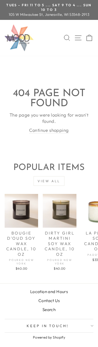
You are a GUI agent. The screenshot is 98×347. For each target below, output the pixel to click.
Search (49, 309)
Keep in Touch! (48, 326)
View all (49, 181)
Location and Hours (49, 291)
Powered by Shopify (49, 337)
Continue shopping (49, 130)
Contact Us (49, 300)
